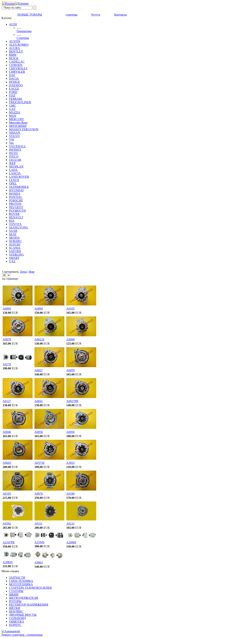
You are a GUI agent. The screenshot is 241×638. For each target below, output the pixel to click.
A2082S (8, 562)
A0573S (39, 462)
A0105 (70, 308)
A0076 (38, 493)
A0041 (38, 401)
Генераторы (24, 31)
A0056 (70, 432)
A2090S (71, 542)
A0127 (7, 401)
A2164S (39, 542)
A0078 (7, 339)
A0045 (7, 462)
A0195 (7, 493)
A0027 (38, 370)
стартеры (71, 14)
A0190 (70, 493)
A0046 (7, 432)
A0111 (38, 523)
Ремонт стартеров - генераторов (22, 634)
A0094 (38, 308)
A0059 (70, 370)
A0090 (70, 339)
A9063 (38, 562)
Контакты (120, 14)
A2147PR (9, 542)
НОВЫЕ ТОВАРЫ (30, 14)
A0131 (70, 523)
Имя (31, 271)
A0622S (39, 339)
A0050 (38, 432)
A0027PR (72, 401)
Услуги (95, 14)
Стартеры (23, 37)
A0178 (7, 364)
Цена (23, 271)
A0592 (7, 523)
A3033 (70, 462)
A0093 (7, 308)
